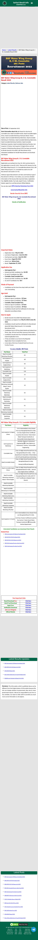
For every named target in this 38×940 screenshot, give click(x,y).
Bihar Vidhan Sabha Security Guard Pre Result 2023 (15, 674)
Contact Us (10, 930)
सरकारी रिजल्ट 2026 (21, 4)
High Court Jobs (27, 933)
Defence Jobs (19, 83)
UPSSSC (20, 933)
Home (4, 50)
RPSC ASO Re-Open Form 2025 (10, 910)
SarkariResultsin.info (27, 927)
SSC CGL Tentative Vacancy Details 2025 (12, 899)
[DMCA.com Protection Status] (19, 924)
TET (20, 929)
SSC (16, 929)
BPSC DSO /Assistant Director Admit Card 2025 (14, 543)
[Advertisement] (19, 27)
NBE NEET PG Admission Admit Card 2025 (12, 895)
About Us (10, 929)
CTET (20, 930)
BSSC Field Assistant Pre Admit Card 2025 (13, 546)
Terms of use (10, 933)
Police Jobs (27, 930)
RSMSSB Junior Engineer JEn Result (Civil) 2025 (14, 678)
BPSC (16, 933)
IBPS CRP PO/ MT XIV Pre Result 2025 (12, 537)
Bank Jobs (27, 929)
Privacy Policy (9, 932)
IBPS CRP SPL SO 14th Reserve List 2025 (13, 540)
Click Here (28, 605)
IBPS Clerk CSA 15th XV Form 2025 (11, 903)
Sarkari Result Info (21, 3)
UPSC (16, 930)
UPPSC (20, 932)
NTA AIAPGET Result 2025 (9, 670)
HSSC (16, 932)
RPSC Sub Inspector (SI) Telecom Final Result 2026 (15, 534)
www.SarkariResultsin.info (19, 190)
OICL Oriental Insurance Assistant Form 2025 (13, 906)
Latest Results (12, 50)
